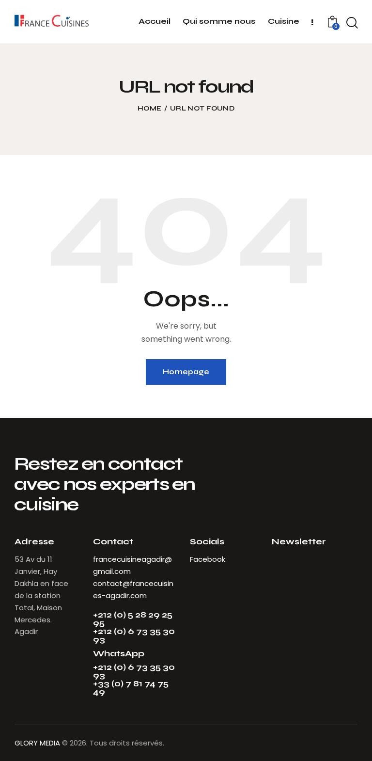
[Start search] (352, 23)
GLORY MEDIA (37, 743)
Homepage (186, 371)
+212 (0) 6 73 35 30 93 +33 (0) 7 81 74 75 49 (134, 679)
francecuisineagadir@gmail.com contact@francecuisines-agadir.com (133, 577)
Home (149, 108)
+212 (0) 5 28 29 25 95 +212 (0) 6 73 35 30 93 (134, 627)
